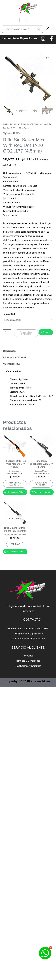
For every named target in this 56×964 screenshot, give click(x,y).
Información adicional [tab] (14, 357)
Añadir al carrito (26, 333)
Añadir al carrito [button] (15, 484)
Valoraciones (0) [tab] (11, 364)
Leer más (14, 544)
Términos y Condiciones (28, 660)
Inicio (5, 124)
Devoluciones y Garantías (28, 666)
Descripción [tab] (9, 351)
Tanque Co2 (9, 314)
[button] (48, 58)
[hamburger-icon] (22, 20)
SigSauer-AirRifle (17, 124)
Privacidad (28, 655)
